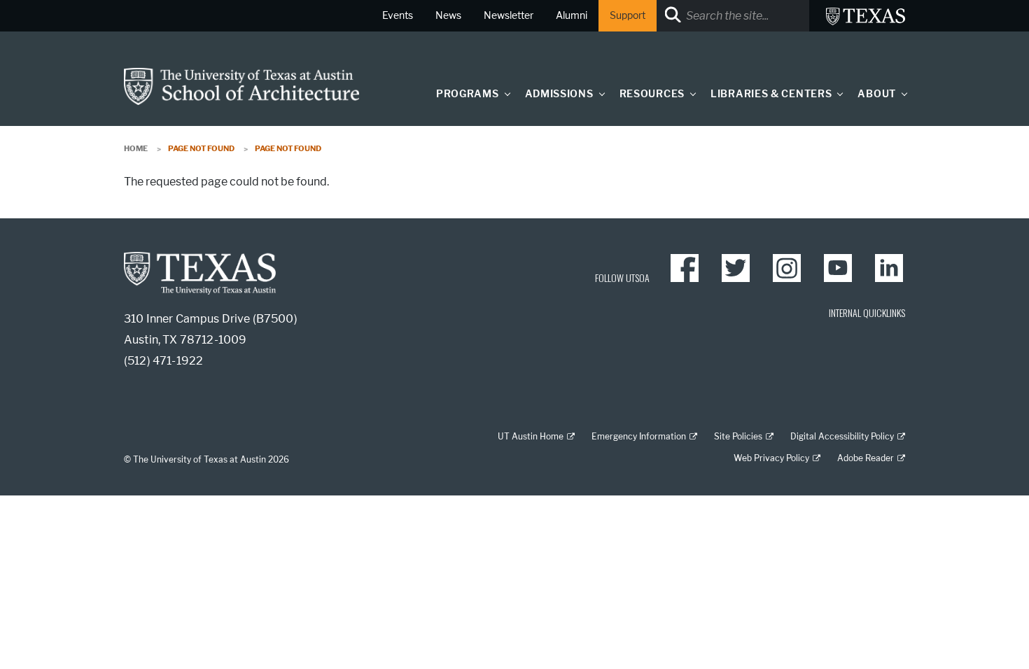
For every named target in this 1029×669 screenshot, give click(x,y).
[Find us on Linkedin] (889, 268)
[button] (503, 93)
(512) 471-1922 (163, 360)
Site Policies (738, 436)
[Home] (241, 85)
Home (136, 148)
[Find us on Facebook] (685, 268)
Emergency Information (639, 436)
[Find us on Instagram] (787, 268)
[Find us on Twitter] (736, 268)
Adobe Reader (865, 458)
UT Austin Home (531, 436)
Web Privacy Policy (771, 458)
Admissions (559, 94)
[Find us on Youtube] (838, 268)
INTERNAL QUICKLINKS (867, 312)
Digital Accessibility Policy (842, 436)
